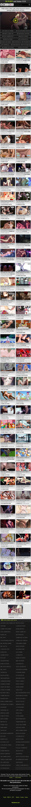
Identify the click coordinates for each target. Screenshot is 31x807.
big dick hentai (21, 587)
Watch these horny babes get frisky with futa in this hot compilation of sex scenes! (23, 225)
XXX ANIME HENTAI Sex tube (8, 59)
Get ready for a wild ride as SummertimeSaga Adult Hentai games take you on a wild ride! (23, 396)
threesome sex (21, 721)
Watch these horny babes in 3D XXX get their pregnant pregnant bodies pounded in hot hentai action (23, 467)
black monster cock (23, 692)
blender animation (7, 733)
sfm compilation (21, 730)
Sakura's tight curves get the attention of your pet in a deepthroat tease (8, 581)
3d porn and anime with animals (11, 623)
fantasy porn (20, 727)
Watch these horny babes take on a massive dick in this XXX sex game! (23, 581)
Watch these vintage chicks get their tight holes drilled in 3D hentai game (8, 211)
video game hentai (22, 765)
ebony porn (20, 739)
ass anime (26, 232)
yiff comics (4, 560)
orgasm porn (10, 259)
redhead (4, 361)
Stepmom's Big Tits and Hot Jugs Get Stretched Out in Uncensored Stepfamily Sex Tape (8, 382)
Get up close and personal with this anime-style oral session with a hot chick (23, 524)
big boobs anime (21, 217)
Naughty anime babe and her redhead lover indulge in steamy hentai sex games (8, 354)
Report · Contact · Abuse (22, 797)
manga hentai (18, 617)
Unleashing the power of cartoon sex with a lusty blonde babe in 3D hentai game (8, 225)
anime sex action (21, 275)
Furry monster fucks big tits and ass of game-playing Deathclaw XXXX (23, 183)
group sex (20, 60)
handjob (11, 617)
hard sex (19, 188)
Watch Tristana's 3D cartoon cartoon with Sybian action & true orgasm (23, 268)
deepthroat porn (21, 544)
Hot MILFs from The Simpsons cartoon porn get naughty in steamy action (8, 425)
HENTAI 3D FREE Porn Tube (23, 87)
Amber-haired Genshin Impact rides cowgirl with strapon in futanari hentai (8, 197)
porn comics (20, 681)
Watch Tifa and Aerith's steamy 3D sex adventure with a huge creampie (23, 382)
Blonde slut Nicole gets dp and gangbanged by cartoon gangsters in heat (8, 596)
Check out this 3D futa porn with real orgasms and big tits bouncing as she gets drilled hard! (8, 254)
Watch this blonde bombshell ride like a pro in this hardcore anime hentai (8, 539)
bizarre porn (20, 678)
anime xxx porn (8, 47)
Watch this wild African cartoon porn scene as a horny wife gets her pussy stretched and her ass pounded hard (23, 425)
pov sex (4, 175)
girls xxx (19, 231)
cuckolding (5, 76)
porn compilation (6, 701)
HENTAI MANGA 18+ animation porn (8, 73)
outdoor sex (5, 768)
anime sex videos (6, 288)
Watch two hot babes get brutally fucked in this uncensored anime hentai (23, 410)
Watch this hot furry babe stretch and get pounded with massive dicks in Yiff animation (8, 553)
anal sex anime (21, 724)
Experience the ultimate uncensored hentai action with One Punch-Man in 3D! (8, 183)
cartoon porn (21, 245)
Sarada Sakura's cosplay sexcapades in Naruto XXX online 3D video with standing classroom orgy (23, 453)
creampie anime (5, 247)
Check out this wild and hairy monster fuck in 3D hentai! (8, 439)
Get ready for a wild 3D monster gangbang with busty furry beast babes (8, 268)
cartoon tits (5, 318)
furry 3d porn (21, 190)
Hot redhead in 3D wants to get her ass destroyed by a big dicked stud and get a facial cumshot (23, 539)
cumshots (6, 44)
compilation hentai (22, 160)
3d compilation (26, 259)
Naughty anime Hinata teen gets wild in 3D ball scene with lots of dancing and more (23, 311)
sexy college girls (22, 756)
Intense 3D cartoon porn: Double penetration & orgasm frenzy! (23, 368)
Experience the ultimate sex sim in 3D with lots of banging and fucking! (23, 254)
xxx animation (8, 36)
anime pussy (5, 161)
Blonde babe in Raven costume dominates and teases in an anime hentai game (8, 567)
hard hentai (16, 44)
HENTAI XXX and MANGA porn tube (8, 101)
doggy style (20, 701)
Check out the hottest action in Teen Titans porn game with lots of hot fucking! (23, 282)
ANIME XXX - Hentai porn (23, 59)
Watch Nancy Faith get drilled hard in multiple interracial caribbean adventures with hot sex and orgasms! (23, 567)
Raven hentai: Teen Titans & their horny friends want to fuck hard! (23, 325)
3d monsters (5, 660)
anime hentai (5, 695)
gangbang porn (21, 175)
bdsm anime (20, 687)
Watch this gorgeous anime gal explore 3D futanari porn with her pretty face (8, 467)
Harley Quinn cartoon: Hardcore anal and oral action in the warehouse (23, 354)
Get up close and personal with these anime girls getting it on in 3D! (8, 482)
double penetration (7, 275)
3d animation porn (6, 503)
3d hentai (11, 174)
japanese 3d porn (24, 33)
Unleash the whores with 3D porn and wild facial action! (8, 325)
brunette (4, 721)
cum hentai (26, 42)
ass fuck (3, 730)
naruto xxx (20, 174)
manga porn (24, 36)
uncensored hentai (23, 31)
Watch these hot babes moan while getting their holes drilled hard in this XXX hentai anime (23, 496)
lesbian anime (5, 489)
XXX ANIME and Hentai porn (8, 115)
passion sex (4, 698)
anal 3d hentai (21, 145)
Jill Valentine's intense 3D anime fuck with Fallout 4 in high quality (23, 553)
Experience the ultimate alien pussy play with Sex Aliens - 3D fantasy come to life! (8, 368)
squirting (19, 753)
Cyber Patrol (18, 777)
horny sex (20, 90)
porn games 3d (8, 33)
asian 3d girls (6, 42)
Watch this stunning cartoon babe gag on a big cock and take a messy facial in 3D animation (8, 510)
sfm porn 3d (27, 90)
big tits (13, 274)
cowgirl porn (5, 202)
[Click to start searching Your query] (29, 5)
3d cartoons (5, 762)
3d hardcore (20, 649)
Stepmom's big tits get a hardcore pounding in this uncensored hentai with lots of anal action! (8, 311)
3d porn (28, 245)
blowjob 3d (17, 42)
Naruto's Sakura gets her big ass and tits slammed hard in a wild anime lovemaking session (23, 510)
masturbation (21, 718)
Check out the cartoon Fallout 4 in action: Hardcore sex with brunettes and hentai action (23, 240)
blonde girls (5, 231)
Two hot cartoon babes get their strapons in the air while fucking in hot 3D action (23, 197)
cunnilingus (24, 39)
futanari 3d (26, 44)
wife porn (4, 459)
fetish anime (5, 74)
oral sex (28, 361)
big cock (19, 546)
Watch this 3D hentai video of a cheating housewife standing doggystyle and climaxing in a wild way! (8, 453)
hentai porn (8, 39)
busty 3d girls (21, 698)
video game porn (6, 759)
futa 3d (25, 231)
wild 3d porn (24, 47)
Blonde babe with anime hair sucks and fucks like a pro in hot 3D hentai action (8, 282)
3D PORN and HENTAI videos (23, 73)
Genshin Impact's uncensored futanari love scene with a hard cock (23, 482)
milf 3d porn (5, 389)
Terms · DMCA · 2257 (8, 797)
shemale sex (20, 704)
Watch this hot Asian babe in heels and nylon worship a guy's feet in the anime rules (23, 439)
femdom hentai (5, 587)
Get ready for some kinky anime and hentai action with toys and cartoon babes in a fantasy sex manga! (8, 297)
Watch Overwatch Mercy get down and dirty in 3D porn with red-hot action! (8, 496)
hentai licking (5, 487)
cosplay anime (8, 31)
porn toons (5, 62)
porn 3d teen (20, 202)
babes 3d (12, 231)
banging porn (20, 261)
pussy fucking (21, 147)
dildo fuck (19, 750)
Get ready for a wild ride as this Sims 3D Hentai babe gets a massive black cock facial (23, 297)
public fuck (27, 60)
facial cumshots (21, 302)
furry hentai (5, 750)
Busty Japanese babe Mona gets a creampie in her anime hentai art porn (8, 524)
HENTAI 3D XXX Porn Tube (23, 101)
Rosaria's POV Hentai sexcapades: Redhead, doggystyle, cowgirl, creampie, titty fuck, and (8, 339)
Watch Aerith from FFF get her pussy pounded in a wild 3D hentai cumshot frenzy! (8, 240)
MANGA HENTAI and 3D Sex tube (8, 87)
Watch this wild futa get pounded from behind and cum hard (23, 596)
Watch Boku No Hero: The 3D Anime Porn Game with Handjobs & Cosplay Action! (15, 610)
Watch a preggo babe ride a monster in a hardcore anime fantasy (8, 396)
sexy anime (12, 74)
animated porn (21, 204)
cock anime (20, 445)
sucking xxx (5, 742)
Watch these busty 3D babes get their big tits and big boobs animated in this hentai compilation (23, 211)
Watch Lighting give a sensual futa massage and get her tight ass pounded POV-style (23, 339)
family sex (4, 316)
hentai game (5, 713)
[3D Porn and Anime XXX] (1, 5)
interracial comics (22, 62)
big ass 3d (19, 389)
